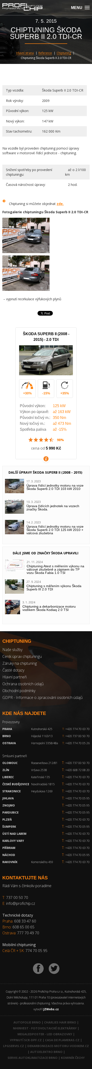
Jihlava (8, 798)
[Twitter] (54, 968)
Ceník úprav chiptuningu (22, 656)
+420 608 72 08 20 (77, 770)
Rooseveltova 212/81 (44, 763)
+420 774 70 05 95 (77, 798)
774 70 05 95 (36, 950)
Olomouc (10, 763)
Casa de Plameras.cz (62, 1040)
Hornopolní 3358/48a (44, 743)
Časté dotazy (13, 670)
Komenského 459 (42, 862)
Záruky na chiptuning (19, 663)
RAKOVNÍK (9, 862)
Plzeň (7, 820)
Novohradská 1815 (43, 784)
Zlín (5, 770)
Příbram (8, 848)
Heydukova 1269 (42, 791)
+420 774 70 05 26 (76, 743)
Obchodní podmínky (18, 690)
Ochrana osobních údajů (23, 683)
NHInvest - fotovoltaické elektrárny (45, 1028)
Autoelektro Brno (46, 1052)
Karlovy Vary (13, 841)
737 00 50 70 (17, 897)
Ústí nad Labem (14, 834)
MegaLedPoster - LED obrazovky (44, 1034)
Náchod (8, 855)
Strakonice (11, 791)
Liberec (8, 777)
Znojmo (8, 805)
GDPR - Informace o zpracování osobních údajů (42, 697)
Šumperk (9, 827)
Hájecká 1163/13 (42, 736)
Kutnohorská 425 (41, 729)
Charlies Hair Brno (60, 1022)
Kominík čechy (73, 1058)
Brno (6, 736)
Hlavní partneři (14, 677)
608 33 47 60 (25, 921)
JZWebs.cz (51, 1009)
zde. (60, 203)
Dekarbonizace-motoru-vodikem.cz (58, 1046)
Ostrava (9, 743)
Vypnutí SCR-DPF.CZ (26, 1040)
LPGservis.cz (13, 1046)
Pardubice (10, 812)
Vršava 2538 (39, 770)
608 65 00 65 (23, 927)
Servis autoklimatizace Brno (33, 1058)
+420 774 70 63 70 (76, 729)
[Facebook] (38, 968)
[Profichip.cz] (22, 7)
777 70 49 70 (28, 932)
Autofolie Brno (27, 1022)
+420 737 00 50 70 (76, 736)
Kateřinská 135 (40, 777)
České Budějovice (15, 784)
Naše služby (12, 649)
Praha (7, 729)
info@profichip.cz (20, 903)
